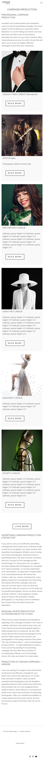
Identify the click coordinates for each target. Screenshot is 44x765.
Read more (15, 103)
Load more (22, 526)
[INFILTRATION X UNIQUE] (22, 205)
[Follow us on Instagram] (33, 757)
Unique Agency (13, 731)
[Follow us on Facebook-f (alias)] (29, 757)
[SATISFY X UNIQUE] (22, 450)
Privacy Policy (20, 743)
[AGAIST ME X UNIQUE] (22, 288)
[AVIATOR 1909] (22, 135)
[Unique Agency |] (6, 2)
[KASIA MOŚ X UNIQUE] (22, 375)
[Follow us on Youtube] (36, 757)
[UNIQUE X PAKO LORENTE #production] (22, 71)
